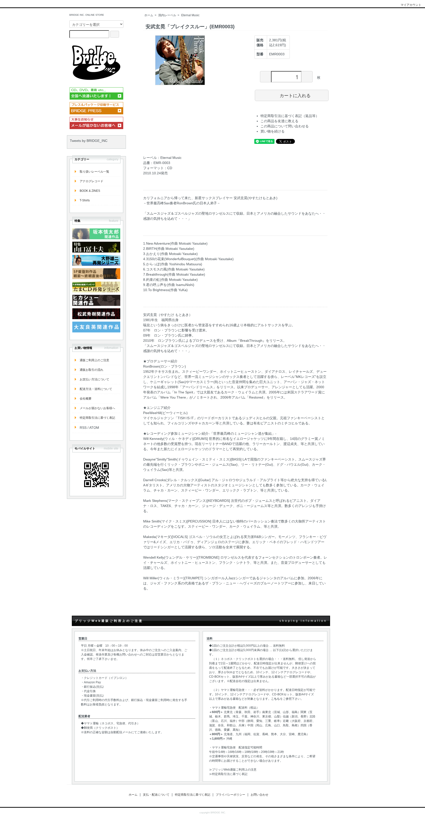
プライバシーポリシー (230, 794)
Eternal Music (190, 15)
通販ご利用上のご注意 (94, 360)
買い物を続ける (272, 131)
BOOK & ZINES (90, 191)
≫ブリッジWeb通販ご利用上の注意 (233, 769)
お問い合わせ (259, 794)
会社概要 (85, 398)
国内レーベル (167, 15)
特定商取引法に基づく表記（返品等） (289, 116)
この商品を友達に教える (279, 121)
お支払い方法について (94, 379)
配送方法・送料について (96, 389)
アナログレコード (91, 181)
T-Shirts (85, 200)
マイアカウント (411, 5)
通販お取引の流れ (91, 370)
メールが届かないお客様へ (97, 408)
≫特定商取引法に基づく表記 (228, 774)
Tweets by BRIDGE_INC (88, 141)
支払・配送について (156, 794)
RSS (83, 428)
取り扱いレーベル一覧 (94, 171)
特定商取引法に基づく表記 (97, 417)
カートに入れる (295, 95)
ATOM (94, 428)
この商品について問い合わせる (284, 126)
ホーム (148, 15)
